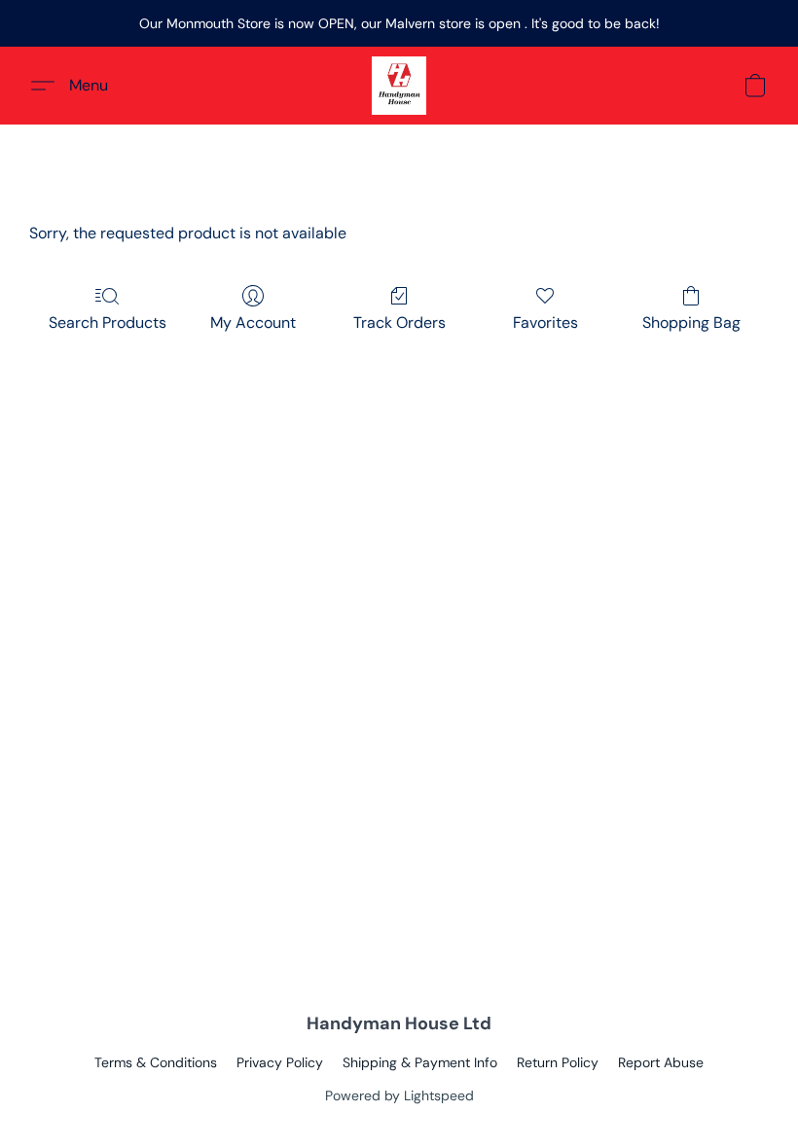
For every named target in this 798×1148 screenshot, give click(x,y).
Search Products (107, 322)
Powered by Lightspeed (399, 1095)
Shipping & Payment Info (420, 1062)
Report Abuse (661, 1062)
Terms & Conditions (155, 1062)
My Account (253, 322)
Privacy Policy (279, 1062)
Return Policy (557, 1062)
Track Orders (399, 322)
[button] (399, 85)
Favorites (545, 322)
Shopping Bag (691, 322)
